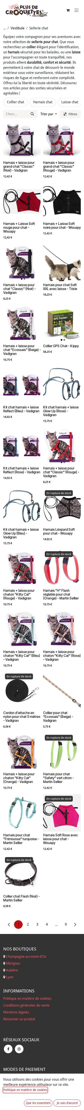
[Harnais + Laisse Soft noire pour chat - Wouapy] (62, 201)
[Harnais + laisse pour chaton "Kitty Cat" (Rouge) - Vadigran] (22, 568)
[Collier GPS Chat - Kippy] (62, 323)
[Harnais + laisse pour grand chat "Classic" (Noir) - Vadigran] (22, 140)
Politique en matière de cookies (27, 998)
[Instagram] (19, 1049)
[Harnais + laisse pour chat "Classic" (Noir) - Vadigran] (22, 262)
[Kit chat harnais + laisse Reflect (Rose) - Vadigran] (22, 446)
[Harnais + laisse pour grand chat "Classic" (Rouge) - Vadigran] (62, 140)
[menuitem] (15, 102)
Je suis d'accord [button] (67, 1103)
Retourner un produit (19, 1019)
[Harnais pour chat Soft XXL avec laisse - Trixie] (62, 262)
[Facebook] (8, 1049)
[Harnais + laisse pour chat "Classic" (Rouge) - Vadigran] (62, 446)
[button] (49, 114)
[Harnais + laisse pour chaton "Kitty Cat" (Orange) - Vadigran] (22, 752)
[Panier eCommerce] (68, 10)
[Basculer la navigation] (76, 10)
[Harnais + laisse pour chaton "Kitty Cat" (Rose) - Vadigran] (62, 629)
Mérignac (12, 963)
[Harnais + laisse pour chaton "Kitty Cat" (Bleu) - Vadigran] (22, 629)
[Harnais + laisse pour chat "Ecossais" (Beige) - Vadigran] (22, 323)
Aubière (12, 970)
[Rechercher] (32, 114)
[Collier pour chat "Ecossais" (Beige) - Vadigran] (62, 690)
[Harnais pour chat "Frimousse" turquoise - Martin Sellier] (22, 813)
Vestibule (18, 28)
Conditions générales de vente (26, 1005)
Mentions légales (16, 1012)
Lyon (9, 977)
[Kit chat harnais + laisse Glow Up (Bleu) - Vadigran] (22, 507)
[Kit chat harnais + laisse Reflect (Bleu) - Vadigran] (22, 385)
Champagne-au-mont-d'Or (26, 957)
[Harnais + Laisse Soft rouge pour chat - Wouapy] (22, 201)
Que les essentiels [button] (38, 1103)
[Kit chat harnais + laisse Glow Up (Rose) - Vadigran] (62, 385)
